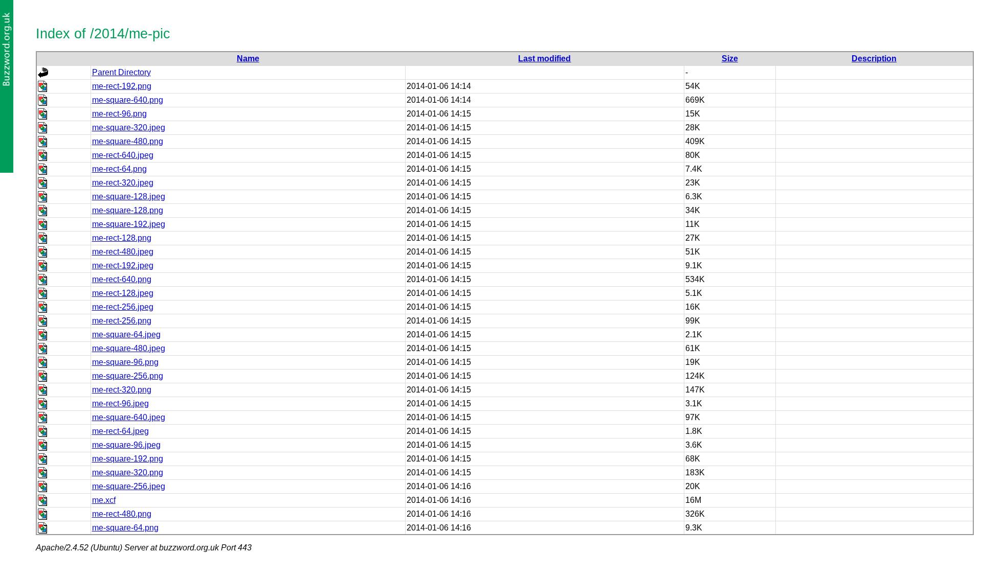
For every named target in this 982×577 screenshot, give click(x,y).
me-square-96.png (125, 362)
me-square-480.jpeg (128, 348)
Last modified (544, 58)
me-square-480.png (127, 141)
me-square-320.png (127, 472)
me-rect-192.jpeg (122, 265)
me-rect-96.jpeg (120, 403)
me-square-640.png (127, 100)
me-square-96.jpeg (126, 445)
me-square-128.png (127, 210)
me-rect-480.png (121, 514)
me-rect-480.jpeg (122, 251)
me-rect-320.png (121, 389)
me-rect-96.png (119, 113)
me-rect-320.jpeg (122, 182)
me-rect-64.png (119, 169)
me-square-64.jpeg (126, 334)
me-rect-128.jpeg (122, 293)
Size (730, 58)
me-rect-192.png (121, 86)
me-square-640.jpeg (128, 417)
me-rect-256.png (121, 320)
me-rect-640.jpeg (122, 155)
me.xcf (104, 500)
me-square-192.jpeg (128, 224)
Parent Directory (121, 72)
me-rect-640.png (121, 279)
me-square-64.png (125, 527)
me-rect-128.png (121, 238)
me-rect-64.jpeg (120, 431)
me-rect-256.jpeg (122, 307)
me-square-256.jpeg (128, 486)
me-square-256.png (127, 376)
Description (874, 58)
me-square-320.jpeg (128, 127)
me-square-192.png (127, 458)
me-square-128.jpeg (128, 196)
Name (248, 58)
